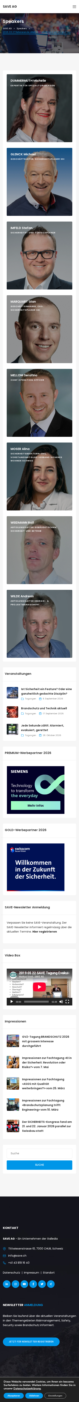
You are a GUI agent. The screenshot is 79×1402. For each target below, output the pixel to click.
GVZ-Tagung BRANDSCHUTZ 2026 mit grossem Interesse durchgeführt (45, 1041)
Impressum (31, 1273)
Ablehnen (34, 1395)
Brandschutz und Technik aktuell (44, 708)
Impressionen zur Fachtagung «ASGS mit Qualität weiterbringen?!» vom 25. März (43, 1083)
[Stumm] (61, 1002)
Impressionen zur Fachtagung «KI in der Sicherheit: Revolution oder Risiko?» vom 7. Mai (47, 1062)
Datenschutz (11, 1273)
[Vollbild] (67, 1002)
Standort (49, 1273)
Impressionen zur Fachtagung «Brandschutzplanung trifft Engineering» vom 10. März (43, 1105)
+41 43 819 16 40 (19, 1263)
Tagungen (30, 698)
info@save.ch (17, 1256)
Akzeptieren (13, 1395)
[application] (39, 987)
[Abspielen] (12, 1002)
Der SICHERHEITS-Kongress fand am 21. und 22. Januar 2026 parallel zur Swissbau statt (47, 1126)
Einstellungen (55, 1395)
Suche (39, 1165)
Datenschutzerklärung (27, 1388)
